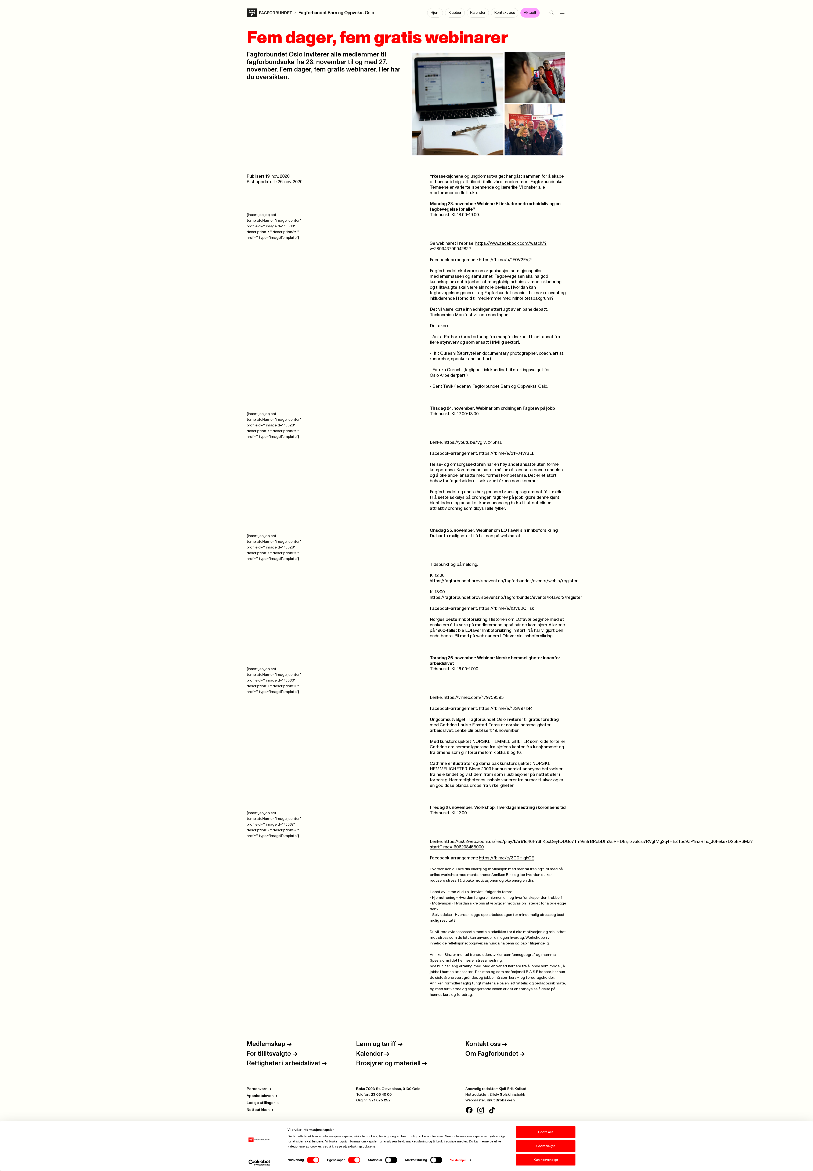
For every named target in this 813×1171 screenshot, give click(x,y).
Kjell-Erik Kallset (513, 1089)
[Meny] (562, 12)
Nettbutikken (260, 1110)
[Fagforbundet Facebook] (469, 1110)
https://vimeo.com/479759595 (474, 697)
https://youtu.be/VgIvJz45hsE (473, 442)
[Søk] (551, 12)
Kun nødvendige (546, 1159)
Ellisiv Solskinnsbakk (507, 1095)
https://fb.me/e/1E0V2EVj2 (505, 260)
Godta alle (545, 1132)
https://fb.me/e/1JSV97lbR (505, 708)
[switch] (354, 1160)
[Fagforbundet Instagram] (480, 1110)
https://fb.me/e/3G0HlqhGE (506, 858)
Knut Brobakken (501, 1100)
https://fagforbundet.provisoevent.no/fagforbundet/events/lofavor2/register (506, 597)
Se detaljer (458, 1160)
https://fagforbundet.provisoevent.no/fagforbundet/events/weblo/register (504, 581)
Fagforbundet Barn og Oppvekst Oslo (336, 13)
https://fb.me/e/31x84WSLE (506, 453)
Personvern (259, 1089)
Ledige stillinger (263, 1103)
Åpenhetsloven (262, 1096)
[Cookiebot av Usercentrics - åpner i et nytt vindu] (259, 1163)
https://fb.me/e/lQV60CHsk (506, 608)
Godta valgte (545, 1146)
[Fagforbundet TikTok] (492, 1110)
